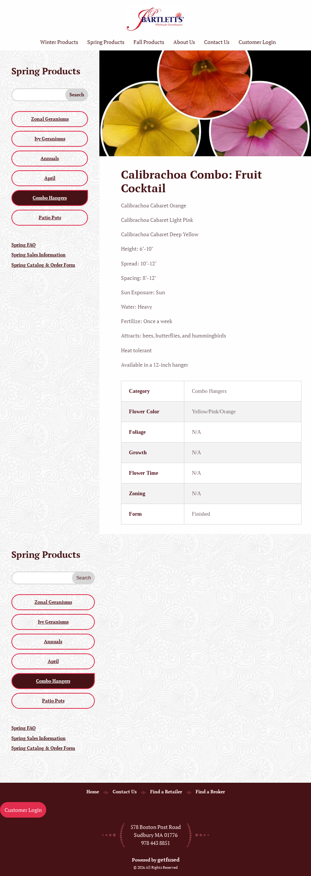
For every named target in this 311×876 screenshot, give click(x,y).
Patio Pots (50, 217)
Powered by (155, 860)
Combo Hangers (50, 198)
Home (92, 791)
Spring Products (105, 42)
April (49, 178)
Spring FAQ (23, 245)
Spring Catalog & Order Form (43, 265)
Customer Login (257, 42)
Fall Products (149, 42)
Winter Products (59, 42)
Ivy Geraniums (50, 138)
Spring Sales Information (38, 254)
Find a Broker (210, 791)
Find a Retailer (166, 791)
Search (76, 94)
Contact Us (216, 42)
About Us (184, 42)
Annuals (50, 158)
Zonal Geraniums (50, 119)
